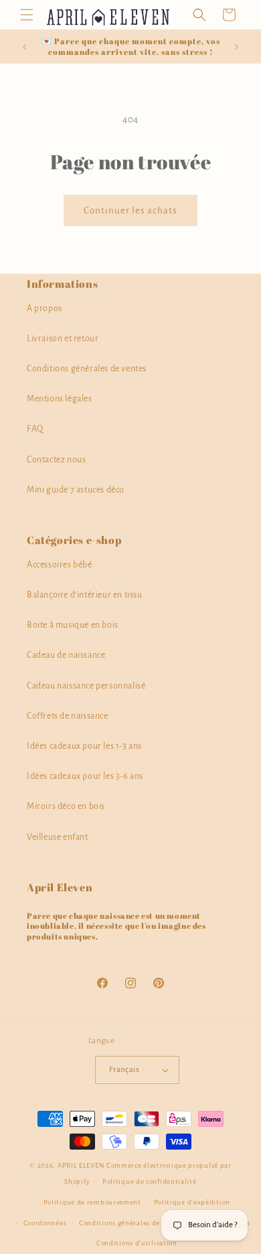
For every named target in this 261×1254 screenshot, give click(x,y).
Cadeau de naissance (66, 655)
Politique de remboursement (92, 1202)
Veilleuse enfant (57, 837)
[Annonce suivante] (236, 47)
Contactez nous (56, 459)
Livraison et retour (62, 338)
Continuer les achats (130, 210)
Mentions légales (59, 399)
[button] (26, 14)
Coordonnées (45, 1223)
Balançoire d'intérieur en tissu (85, 595)
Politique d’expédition (192, 1202)
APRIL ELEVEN (81, 1165)
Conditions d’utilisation (136, 1243)
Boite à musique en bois (72, 625)
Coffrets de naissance (67, 716)
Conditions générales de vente (130, 1223)
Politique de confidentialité (149, 1181)
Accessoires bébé (59, 564)
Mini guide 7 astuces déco (75, 490)
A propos (44, 308)
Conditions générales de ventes (87, 368)
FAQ (35, 429)
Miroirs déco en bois (66, 806)
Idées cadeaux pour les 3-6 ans (85, 776)
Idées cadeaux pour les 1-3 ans (84, 746)
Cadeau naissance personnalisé (86, 686)
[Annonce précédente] (24, 47)
